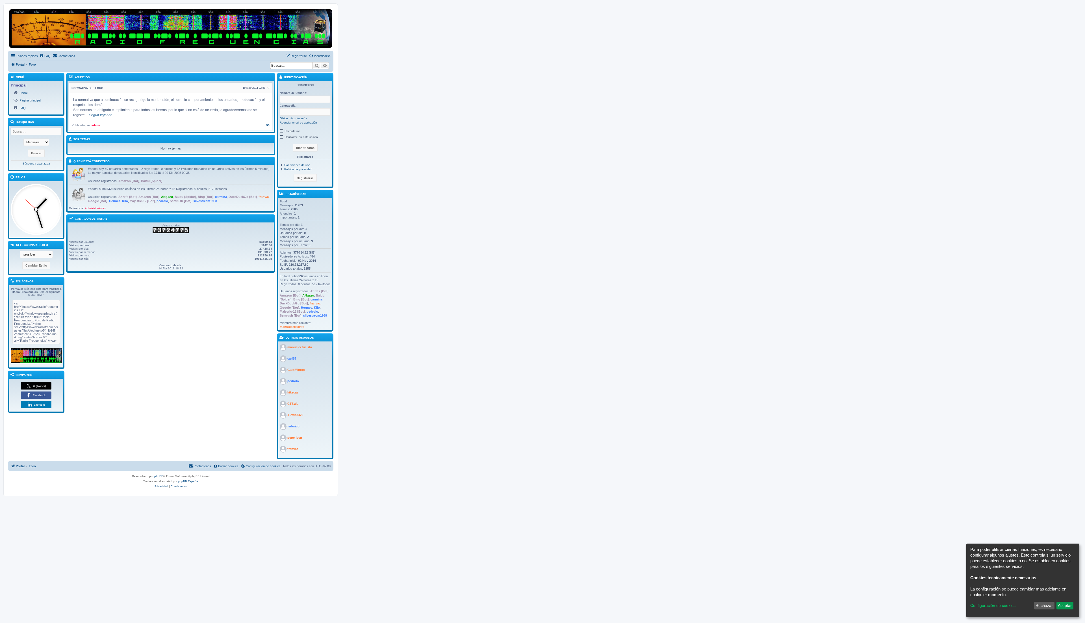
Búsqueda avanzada (36, 163)
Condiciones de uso (297, 164)
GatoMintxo (296, 369)
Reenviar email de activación (298, 122)
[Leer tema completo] (268, 125)
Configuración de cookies (992, 605)
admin (96, 125)
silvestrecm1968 (205, 201)
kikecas (292, 392)
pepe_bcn (294, 437)
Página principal (30, 100)
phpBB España (188, 481)
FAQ (22, 108)
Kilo (125, 201)
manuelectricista (292, 326)
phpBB (158, 476)
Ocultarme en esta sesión (301, 137)
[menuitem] (45, 56)
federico (293, 426)
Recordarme (292, 131)
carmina (221, 196)
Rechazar (1044, 605)
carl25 (291, 358)
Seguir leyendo (100, 115)
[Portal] (170, 28)
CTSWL (292, 403)
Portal (23, 93)
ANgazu (167, 196)
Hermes (114, 201)
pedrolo (162, 201)
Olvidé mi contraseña (293, 118)
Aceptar (1065, 605)
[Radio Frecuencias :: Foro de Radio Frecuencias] (36, 355)
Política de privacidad (298, 169)
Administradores (95, 208)
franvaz (264, 196)
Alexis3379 (295, 415)
